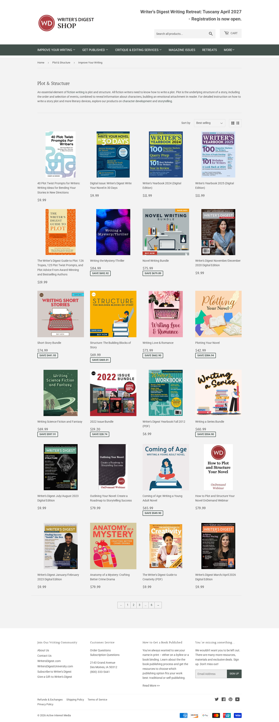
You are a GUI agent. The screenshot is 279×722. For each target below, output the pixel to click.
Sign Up (234, 673)
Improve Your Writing (55, 50)
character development (137, 101)
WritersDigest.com (49, 661)
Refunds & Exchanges (50, 699)
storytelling (165, 101)
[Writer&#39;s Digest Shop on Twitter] (217, 700)
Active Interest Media (58, 715)
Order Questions (100, 650)
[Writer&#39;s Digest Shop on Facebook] (223, 700)
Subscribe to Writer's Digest (54, 671)
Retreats (209, 50)
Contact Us (44, 655)
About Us (43, 650)
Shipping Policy (75, 699)
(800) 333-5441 (100, 671)
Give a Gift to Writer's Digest (54, 676)
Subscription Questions (104, 654)
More (228, 50)
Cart (234, 33)
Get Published (94, 50)
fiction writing (76, 92)
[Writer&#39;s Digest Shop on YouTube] (237, 700)
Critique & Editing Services (137, 50)
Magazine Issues (182, 50)
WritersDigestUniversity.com (55, 666)
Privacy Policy (45, 704)
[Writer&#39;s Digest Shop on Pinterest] (230, 700)
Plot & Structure (61, 62)
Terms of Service (97, 699)
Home (40, 62)
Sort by (185, 122)
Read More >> (151, 685)
